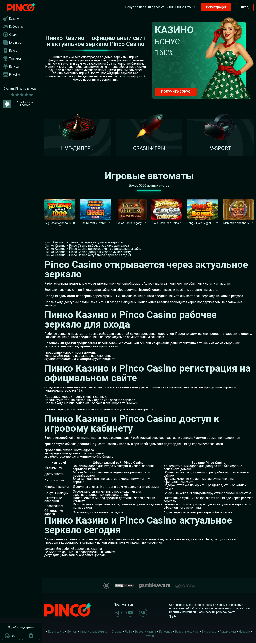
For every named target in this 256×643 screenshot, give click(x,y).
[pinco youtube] (130, 613)
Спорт (13, 34)
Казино (14, 18)
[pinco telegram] (118, 613)
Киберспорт (17, 26)
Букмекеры (209, 631)
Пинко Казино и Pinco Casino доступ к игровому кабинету (87, 252)
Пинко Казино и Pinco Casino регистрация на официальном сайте (93, 249)
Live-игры (15, 42)
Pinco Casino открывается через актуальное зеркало (83, 242)
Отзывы (117, 631)
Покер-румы (228, 631)
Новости (244, 631)
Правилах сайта (224, 612)
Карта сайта (56, 631)
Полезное (165, 631)
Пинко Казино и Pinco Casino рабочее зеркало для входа (86, 245)
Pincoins (14, 74)
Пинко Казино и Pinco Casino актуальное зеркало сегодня (87, 255)
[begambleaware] (154, 585)
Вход (245, 7)
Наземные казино (187, 631)
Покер (13, 50)
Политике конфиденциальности (190, 612)
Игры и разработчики (94, 631)
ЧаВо (128, 631)
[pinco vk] (143, 613)
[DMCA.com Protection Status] (124, 585)
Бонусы (14, 66)
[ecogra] (185, 584)
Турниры (15, 58)
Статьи (149, 636)
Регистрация (216, 7)
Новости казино (145, 631)
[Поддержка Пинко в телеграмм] (31, 636)
